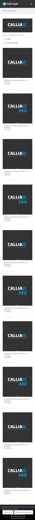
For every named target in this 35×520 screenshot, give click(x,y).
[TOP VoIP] (14, 4)
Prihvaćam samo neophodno (24, 512)
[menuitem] (31, 4)
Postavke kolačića (18, 516)
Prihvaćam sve (8, 512)
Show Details (11, 89)
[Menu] (31, 4)
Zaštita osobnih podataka (26, 509)
